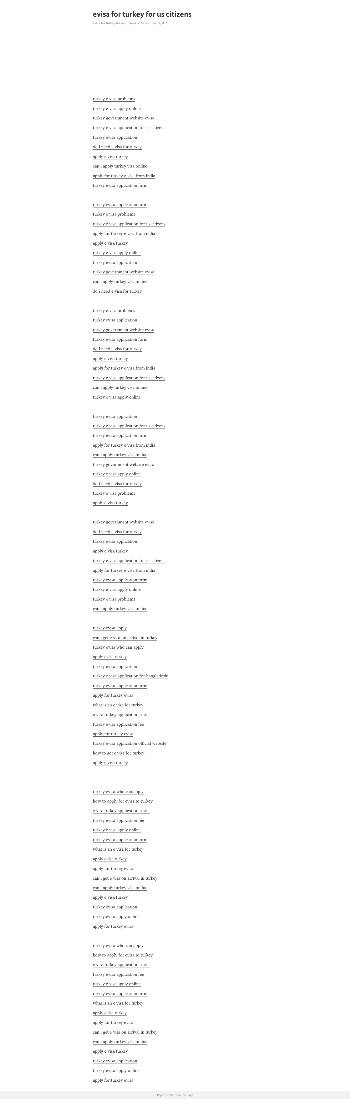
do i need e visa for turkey (117, 146)
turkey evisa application (115, 137)
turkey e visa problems (114, 98)
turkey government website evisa (123, 118)
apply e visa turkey (110, 156)
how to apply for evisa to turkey (123, 801)
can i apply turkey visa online (120, 166)
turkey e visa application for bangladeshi (130, 676)
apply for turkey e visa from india (124, 175)
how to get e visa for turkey (118, 753)
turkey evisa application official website (129, 743)
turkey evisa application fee (118, 724)
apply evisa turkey (110, 656)
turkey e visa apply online (117, 108)
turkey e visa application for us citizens (129, 127)
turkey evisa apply (110, 628)
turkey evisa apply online (116, 916)
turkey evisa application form (120, 185)
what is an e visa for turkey (118, 705)
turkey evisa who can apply (118, 647)
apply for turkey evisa (113, 695)
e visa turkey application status (121, 714)
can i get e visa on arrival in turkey (125, 637)
